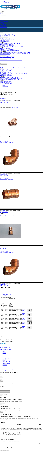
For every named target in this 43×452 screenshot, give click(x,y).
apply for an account (14, 107)
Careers (4, 360)
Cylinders (2, 44)
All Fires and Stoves (12, 70)
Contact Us (4, 359)
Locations (4, 354)
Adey (7, 81)
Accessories (2, 39)
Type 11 (10, 48)
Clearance (2, 80)
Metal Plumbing (3, 51)
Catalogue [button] (2, 31)
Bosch (4, 34)
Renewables (3, 76)
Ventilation (11, 62)
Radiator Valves (6, 62)
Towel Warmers (9, 83)
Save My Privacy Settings (5, 450)
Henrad (8, 50)
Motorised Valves (12, 46)
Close (2, 377)
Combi (1, 33)
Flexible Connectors (7, 60)
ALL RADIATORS (15, 50)
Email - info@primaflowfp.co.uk (5, 349)
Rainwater (13, 60)
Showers (1, 83)
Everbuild (10, 75)
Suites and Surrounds (14, 69)
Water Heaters (6, 44)
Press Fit (8, 54)
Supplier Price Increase (6, 363)
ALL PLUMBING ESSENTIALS (21, 73)
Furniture (4, 65)
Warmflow (12, 34)
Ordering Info (30, 309)
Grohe (12, 65)
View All (9, 81)
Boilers (2, 32)
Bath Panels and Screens (4, 67)
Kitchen (1, 65)
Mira (9, 66)
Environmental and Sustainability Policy (9, 369)
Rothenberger (8, 74)
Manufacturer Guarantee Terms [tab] (8, 295)
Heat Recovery (2, 79)
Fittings (1, 57)
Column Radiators (3, 50)
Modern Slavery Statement (7, 358)
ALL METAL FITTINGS (25, 53)
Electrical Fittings (5, 72)
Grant (6, 33)
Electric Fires (2, 69)
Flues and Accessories (4, 37)
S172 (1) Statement (6, 367)
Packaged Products (4, 59)
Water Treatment (5, 45)
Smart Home (8, 43)
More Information (3, 98)
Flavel (5, 70)
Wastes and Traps (6, 57)
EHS (5, 35)
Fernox (7, 75)
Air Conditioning (6, 77)
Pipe (1, 56)
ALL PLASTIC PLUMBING (17, 58)
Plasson (13, 56)
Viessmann (8, 33)
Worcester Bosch (13, 35)
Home (4, 85)
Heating (2, 42)
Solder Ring (28, 52)
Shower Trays (9, 65)
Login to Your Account (4, 102)
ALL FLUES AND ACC (13, 39)
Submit (5, 394)
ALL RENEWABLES (15, 79)
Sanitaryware (11, 67)
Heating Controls (3, 43)
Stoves (6, 69)
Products (4, 351)
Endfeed (5, 54)
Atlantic (10, 50)
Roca (26, 67)
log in (4, 100)
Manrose (13, 72)
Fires (1, 68)
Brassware (2, 54)
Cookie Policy (5, 365)
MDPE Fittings (2, 58)
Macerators (4, 66)
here (26, 105)
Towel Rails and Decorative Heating (19, 67)
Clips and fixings (3, 75)
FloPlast (7, 58)
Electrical (2, 62)
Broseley (7, 70)
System (1, 34)
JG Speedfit (10, 56)
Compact (1, 48)
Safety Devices (11, 45)
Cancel (2, 394)
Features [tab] (4, 291)
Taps (7, 66)
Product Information (3, 174)
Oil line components (17, 53)
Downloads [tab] (4, 293)
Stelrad (11, 49)
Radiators (2, 47)
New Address (2, 386)
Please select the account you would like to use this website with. (11, 399)
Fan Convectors (6, 49)
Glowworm (5, 36)
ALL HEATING (17, 43)
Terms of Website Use (6, 361)
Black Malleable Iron (6, 82)
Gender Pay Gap (5, 370)
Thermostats (13, 43)
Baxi (3, 33)
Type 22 (13, 49)
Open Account (5, 18)
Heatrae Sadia (7, 34)
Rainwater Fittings (5, 56)
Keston (7, 38)
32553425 (4, 88)
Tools (1, 72)
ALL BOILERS (12, 36)
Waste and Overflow (18, 60)
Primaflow (10, 72)
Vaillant (8, 36)
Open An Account (6, 2)
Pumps (1, 45)
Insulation (2, 74)
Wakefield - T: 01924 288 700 (5, 347)
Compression (14, 52)
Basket (1, 13)
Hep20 (10, 57)
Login (4, 17)
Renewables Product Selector (17, 78)
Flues (1, 38)
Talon (5, 74)
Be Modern (9, 69)
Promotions (4, 353)
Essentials (2, 71)
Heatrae (4, 40)
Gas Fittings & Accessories (21, 52)
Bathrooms (2, 60)
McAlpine (10, 58)
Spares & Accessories (19, 46)
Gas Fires (2, 70)
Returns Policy (5, 364)
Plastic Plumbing (3, 55)
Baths (1, 66)
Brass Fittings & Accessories (5, 53)
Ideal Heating (8, 35)
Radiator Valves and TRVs (4, 46)
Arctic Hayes (13, 73)
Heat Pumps (2, 78)
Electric (1, 36)
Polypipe (13, 57)
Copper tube (12, 53)
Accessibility (5, 357)
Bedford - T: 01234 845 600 (5, 345)
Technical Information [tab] (6, 292)
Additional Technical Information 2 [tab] (8, 294)
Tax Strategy (5, 368)
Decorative (2, 49)
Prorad (7, 48)
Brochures (4, 352)
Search (2, 12)
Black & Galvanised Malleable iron (6, 52)
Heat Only (2, 35)
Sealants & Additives (3, 73)
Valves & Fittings (11, 44)
